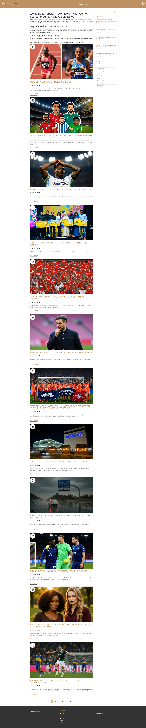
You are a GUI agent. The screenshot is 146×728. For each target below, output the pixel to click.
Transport (100, 78)
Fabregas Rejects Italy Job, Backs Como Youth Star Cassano (61, 352)
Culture (99, 75)
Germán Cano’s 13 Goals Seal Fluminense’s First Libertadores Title (54, 681)
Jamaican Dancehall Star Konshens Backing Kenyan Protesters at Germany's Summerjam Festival (106, 21)
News (99, 73)
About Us (62, 713)
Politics (100, 66)
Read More (34, 94)
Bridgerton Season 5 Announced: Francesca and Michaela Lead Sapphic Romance (60, 626)
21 (70, 701)
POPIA (61, 723)
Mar (33, 427)
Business (100, 83)
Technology (100, 80)
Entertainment (101, 68)
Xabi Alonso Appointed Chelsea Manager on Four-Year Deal (60, 189)
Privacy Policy (63, 718)
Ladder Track (83, 4)
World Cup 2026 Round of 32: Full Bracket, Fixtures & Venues (61, 136)
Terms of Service (64, 716)
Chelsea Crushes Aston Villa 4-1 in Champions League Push (60, 462)
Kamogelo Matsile (36, 85)
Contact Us (62, 720)
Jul (32, 47)
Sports (100, 63)
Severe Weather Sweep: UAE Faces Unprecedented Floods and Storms (60, 516)
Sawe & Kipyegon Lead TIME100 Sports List (51, 82)
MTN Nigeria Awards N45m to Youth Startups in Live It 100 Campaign (59, 244)
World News (101, 71)
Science (100, 85)
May (33, 262)
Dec (33, 646)
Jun (33, 101)
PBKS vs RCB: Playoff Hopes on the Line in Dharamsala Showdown (57, 298)
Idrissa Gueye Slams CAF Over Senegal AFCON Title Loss (58, 571)
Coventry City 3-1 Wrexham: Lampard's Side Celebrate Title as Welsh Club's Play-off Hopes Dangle (60, 407)
